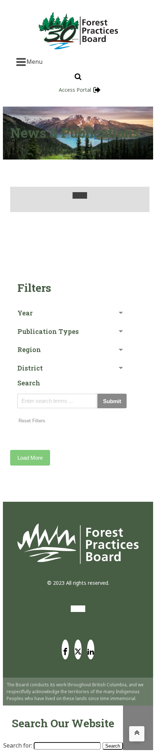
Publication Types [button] (48, 331)
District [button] (30, 368)
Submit (112, 401)
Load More (30, 458)
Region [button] (29, 349)
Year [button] (25, 313)
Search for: (17, 745)
